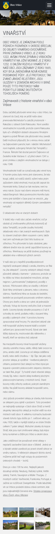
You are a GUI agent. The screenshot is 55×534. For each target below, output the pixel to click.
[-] (10, 512)
